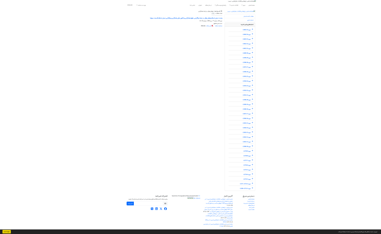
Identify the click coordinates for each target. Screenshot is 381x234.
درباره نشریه (250, 201)
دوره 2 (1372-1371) (245, 183)
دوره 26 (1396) (247, 71)
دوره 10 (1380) (247, 146)
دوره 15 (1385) (247, 123)
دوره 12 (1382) (247, 137)
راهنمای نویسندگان (221, 5)
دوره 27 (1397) (247, 67)
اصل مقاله (206, 25)
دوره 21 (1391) (247, 95)
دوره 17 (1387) (247, 113)
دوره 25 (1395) (247, 76)
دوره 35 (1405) (247, 29)
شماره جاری (250, 20)
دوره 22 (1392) (247, 90)
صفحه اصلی (252, 5)
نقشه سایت (251, 209)
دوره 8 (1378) (247, 155)
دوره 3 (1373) (247, 179)
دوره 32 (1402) (247, 43)
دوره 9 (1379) (247, 151)
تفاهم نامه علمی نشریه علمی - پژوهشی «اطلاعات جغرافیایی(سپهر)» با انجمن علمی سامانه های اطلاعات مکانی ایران (219, 215)
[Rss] (152, 209)
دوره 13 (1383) (247, 132)
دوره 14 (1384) (247, 127)
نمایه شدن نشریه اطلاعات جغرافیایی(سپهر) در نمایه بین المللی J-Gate (218, 225)
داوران (200, 5)
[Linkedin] (156, 209)
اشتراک (130, 203)
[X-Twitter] (161, 209)
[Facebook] (165, 209)
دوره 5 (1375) (247, 169)
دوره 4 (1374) (247, 174)
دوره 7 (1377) (247, 160)
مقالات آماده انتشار (248, 16)
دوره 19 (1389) (247, 104)
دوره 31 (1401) (247, 48)
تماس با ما (192, 5)
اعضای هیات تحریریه (249, 203)
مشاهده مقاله (218, 25)
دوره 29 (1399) (247, 57)
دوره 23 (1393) (247, 85)
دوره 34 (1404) (247, 34)
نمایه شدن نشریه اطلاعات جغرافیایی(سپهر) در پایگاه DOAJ (219, 221)
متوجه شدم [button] (7, 231)
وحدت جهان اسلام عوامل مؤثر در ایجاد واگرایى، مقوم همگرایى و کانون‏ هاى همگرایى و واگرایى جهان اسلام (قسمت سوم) (186, 17)
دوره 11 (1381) (247, 141)
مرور (244, 5)
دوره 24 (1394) (247, 81)
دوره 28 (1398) (247, 62)
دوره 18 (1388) (247, 109)
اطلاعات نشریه (234, 5)
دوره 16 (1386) (247, 118)
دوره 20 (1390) (247, 99)
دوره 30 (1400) (247, 53)
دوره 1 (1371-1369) (245, 188)
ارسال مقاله (208, 5)
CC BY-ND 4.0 (196, 197)
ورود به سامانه (142, 5)
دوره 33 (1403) (247, 39)
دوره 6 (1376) (247, 165)
